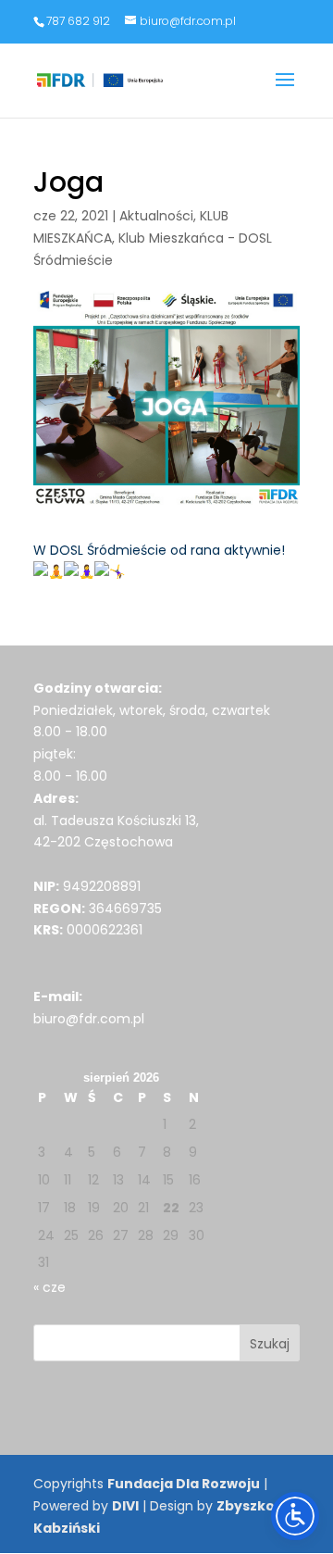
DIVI (125, 1506)
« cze (49, 1287)
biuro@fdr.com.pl (88, 1018)
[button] (285, 92)
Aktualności (156, 216)
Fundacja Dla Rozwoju (183, 1483)
